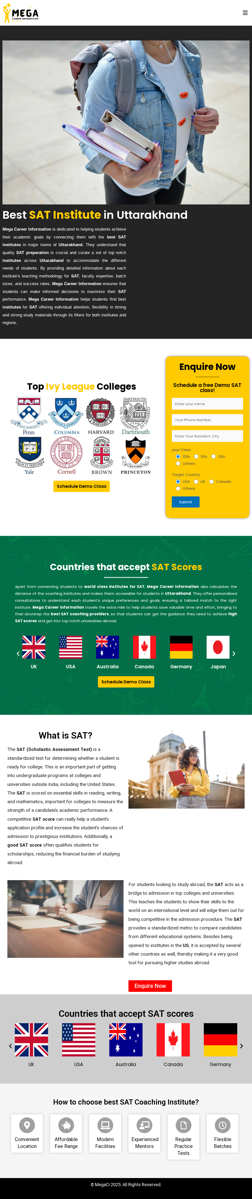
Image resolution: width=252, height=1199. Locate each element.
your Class (181, 449)
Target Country (186, 474)
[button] (245, 13)
